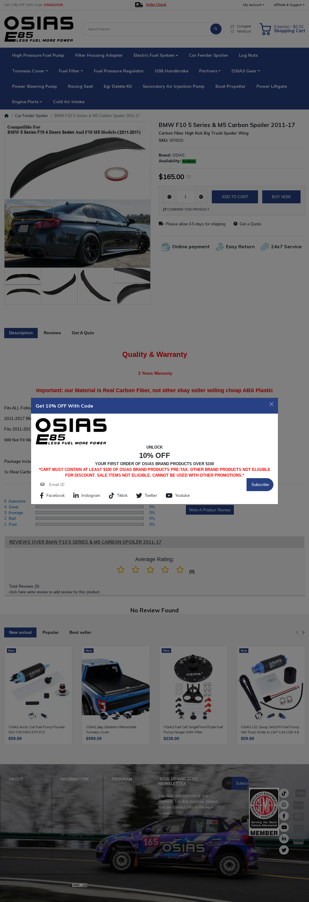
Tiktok (122, 495)
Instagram (90, 495)
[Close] (271, 404)
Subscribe (260, 484)
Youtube (182, 495)
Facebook (55, 495)
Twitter (151, 495)
